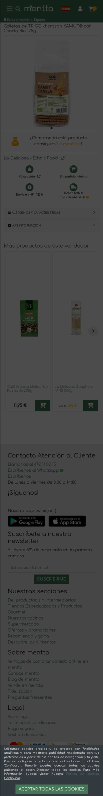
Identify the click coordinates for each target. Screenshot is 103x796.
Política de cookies (82, 774)
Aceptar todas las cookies (51, 789)
